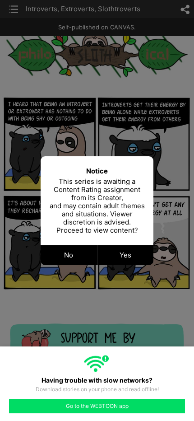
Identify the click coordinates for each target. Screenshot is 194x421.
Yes (125, 255)
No (68, 255)
